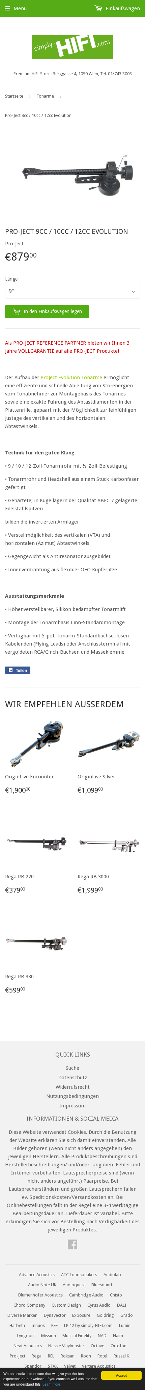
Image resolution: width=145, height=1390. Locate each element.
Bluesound (101, 1284)
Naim (118, 1335)
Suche (72, 1068)
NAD (102, 1335)
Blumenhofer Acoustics (40, 1294)
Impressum (72, 1106)
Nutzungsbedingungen (72, 1096)
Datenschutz (72, 1078)
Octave (97, 1345)
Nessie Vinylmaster (66, 1345)
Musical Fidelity (76, 1335)
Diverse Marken (22, 1315)
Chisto (116, 1294)
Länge (11, 279)
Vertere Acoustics (98, 1366)
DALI (121, 1305)
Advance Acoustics (37, 1274)
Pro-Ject (17, 1355)
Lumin (124, 1325)
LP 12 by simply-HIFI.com (88, 1325)
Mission (48, 1335)
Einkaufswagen (122, 8)
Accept (121, 1375)
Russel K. (122, 1355)
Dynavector (55, 1315)
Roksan (68, 1355)
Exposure (81, 1315)
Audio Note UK (42, 1284)
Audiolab (112, 1274)
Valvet (70, 1366)
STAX (53, 1366)
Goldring (105, 1315)
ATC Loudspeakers (79, 1274)
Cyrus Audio (99, 1305)
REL (51, 1355)
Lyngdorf (26, 1335)
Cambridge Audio (86, 1294)
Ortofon (118, 1345)
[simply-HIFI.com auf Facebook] (72, 1247)
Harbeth (17, 1325)
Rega (36, 1355)
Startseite (14, 96)
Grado (126, 1315)
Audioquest (74, 1284)
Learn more (51, 1384)
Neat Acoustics (27, 1345)
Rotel (102, 1355)
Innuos (38, 1325)
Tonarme (45, 96)
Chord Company (29, 1305)
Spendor (33, 1366)
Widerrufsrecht (73, 1087)
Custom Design (66, 1305)
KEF (54, 1325)
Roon (86, 1355)
